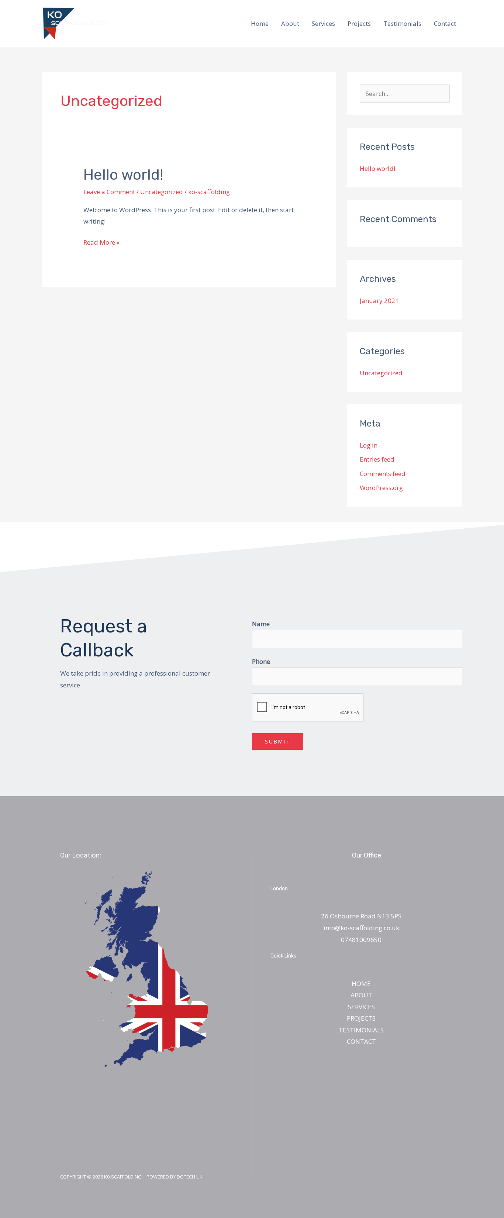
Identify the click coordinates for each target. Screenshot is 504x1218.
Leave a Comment (109, 191)
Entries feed (377, 459)
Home (260, 23)
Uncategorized (161, 191)
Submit (277, 741)
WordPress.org (381, 487)
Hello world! (123, 174)
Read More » (101, 241)
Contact (445, 23)
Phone (261, 661)
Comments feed (382, 473)
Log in (368, 445)
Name (261, 624)
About (290, 23)
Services (323, 23)
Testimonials (402, 23)
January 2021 (379, 300)
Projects (359, 23)
